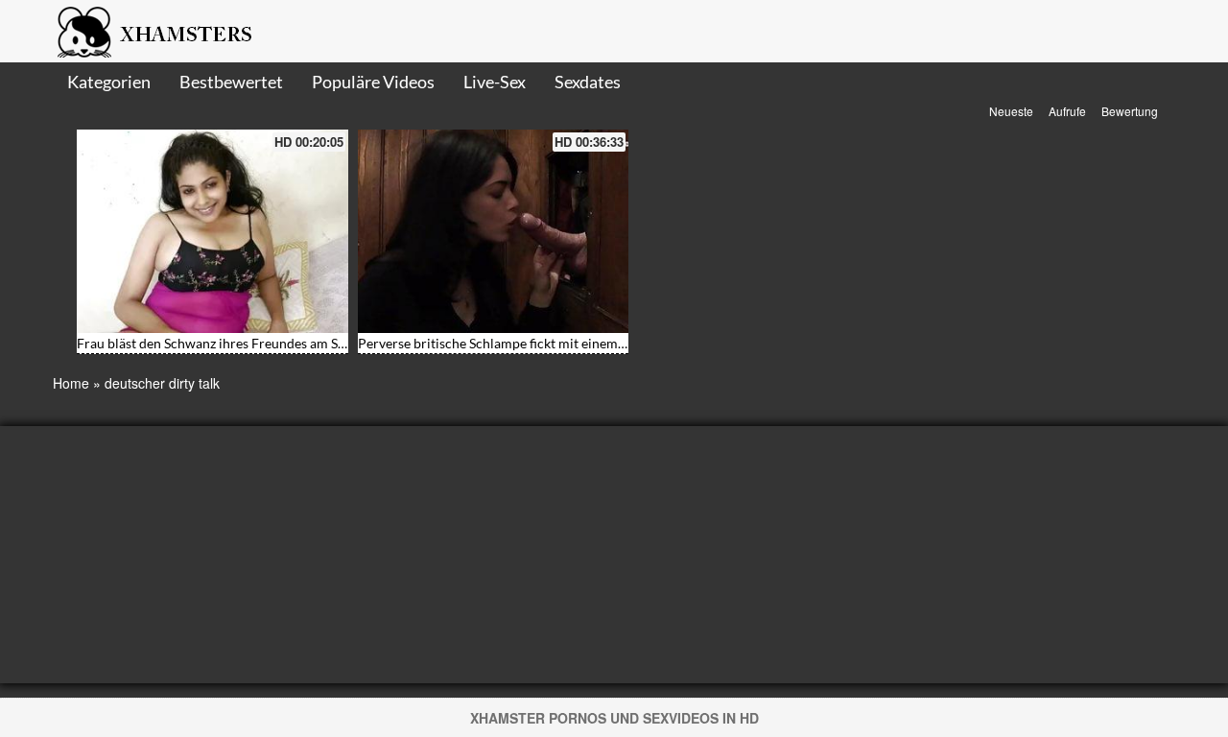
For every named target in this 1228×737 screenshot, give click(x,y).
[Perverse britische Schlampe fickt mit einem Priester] (493, 231)
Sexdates (588, 81)
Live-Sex (494, 81)
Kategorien (109, 81)
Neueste (1011, 111)
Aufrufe (1067, 111)
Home (71, 382)
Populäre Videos (373, 81)
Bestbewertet (231, 81)
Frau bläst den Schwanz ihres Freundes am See (214, 343)
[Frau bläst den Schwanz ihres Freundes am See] (212, 231)
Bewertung (1129, 111)
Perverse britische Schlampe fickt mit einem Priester (513, 343)
